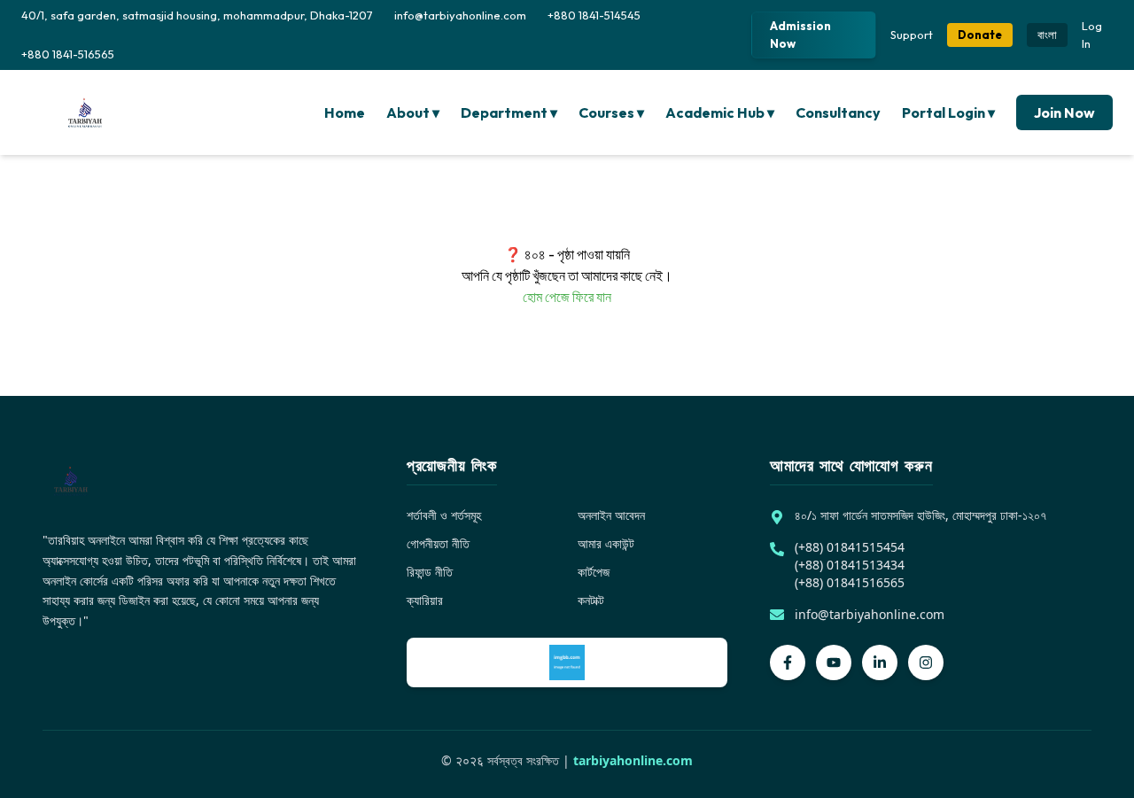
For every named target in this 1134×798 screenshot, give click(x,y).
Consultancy (838, 112)
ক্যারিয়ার (425, 600)
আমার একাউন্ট (606, 543)
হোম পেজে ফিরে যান (567, 297)
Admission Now (800, 34)
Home (344, 112)
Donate (980, 34)
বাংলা (1047, 34)
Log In (1092, 34)
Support (911, 34)
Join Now (1064, 112)
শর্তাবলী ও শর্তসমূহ (444, 515)
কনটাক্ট (591, 600)
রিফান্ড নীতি (430, 571)
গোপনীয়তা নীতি (438, 543)
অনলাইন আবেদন (611, 515)
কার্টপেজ (594, 571)
